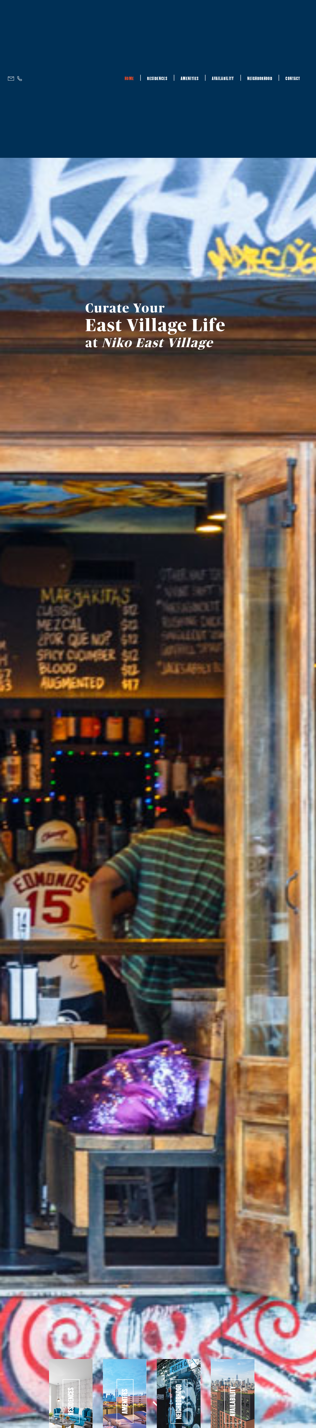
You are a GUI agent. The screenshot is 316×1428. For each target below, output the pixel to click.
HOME (129, 78)
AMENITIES (190, 78)
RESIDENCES (157, 78)
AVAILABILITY (223, 78)
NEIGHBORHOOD (259, 78)
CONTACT (292, 78)
